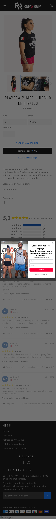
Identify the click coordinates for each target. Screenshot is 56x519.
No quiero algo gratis (41, 274)
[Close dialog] (53, 243)
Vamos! (41, 270)
